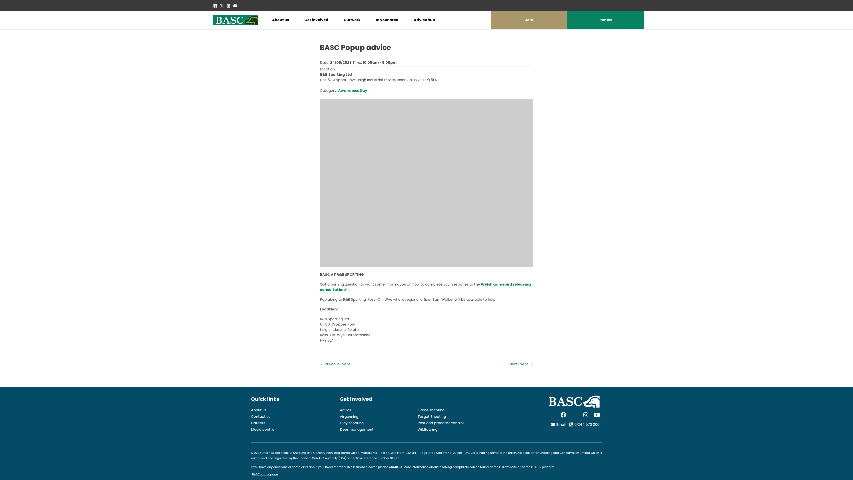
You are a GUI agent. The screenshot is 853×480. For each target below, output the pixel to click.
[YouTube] (235, 6)
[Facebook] (215, 6)
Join (529, 19)
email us (395, 467)
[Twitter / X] (222, 6)
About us (280, 19)
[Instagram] (229, 6)
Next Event (521, 364)
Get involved (316, 19)
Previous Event (335, 364)
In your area (387, 19)
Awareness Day (352, 90)
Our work (352, 19)
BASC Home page (265, 474)
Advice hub (424, 19)
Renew (606, 19)
